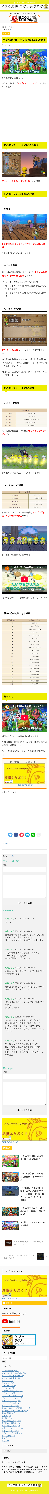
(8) (11, 29)
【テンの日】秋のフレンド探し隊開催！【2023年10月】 (32, 1176)
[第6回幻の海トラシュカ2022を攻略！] (27, 835)
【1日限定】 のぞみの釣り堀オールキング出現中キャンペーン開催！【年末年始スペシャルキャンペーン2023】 (32, 1194)
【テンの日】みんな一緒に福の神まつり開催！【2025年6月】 (33, 1211)
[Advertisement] (24, 115)
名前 (5, 865)
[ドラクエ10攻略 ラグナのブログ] (24, 8)
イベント (7, 843)
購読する (9, 1303)
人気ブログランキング (24, 785)
